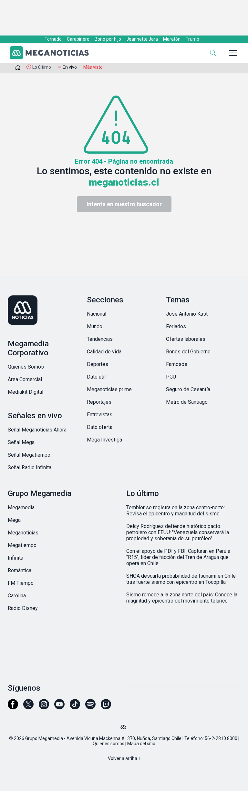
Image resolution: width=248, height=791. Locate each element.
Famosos (176, 364)
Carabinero (78, 39)
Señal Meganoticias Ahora (37, 430)
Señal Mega (21, 442)
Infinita (15, 558)
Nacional (96, 314)
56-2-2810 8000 (221, 738)
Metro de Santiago (187, 402)
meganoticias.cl (124, 182)
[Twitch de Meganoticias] (106, 707)
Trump (192, 39)
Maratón (172, 39)
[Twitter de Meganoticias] (28, 707)
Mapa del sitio (141, 743)
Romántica (19, 570)
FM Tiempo (21, 583)
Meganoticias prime (109, 389)
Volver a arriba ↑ (124, 758)
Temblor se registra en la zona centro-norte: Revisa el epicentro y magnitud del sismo (175, 510)
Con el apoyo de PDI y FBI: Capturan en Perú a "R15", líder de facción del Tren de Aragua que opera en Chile (178, 557)
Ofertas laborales (185, 339)
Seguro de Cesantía (188, 389)
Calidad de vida (104, 352)
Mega (14, 520)
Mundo (94, 326)
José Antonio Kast (187, 314)
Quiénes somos (108, 743)
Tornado (53, 39)
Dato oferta (99, 427)
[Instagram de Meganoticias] (44, 707)
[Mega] (124, 725)
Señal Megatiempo (29, 455)
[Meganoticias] (53, 54)
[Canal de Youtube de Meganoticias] (59, 707)
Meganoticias (23, 533)
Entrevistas (99, 414)
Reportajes (99, 402)
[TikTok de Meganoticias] (75, 707)
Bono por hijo (108, 39)
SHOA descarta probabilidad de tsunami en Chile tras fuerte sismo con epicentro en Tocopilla (181, 579)
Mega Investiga (104, 440)
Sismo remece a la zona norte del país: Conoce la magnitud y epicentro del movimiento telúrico (181, 598)
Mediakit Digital (25, 392)
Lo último (41, 67)
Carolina (17, 596)
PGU (171, 377)
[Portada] (18, 68)
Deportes (97, 364)
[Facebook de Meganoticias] (13, 707)
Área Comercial (25, 379)
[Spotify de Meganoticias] (90, 707)
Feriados (176, 326)
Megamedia (21, 507)
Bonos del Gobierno (188, 352)
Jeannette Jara (142, 39)
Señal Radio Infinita (29, 467)
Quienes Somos (26, 367)
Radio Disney (23, 608)
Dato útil (96, 377)
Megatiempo (22, 545)
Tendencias (100, 339)
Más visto (93, 67)
